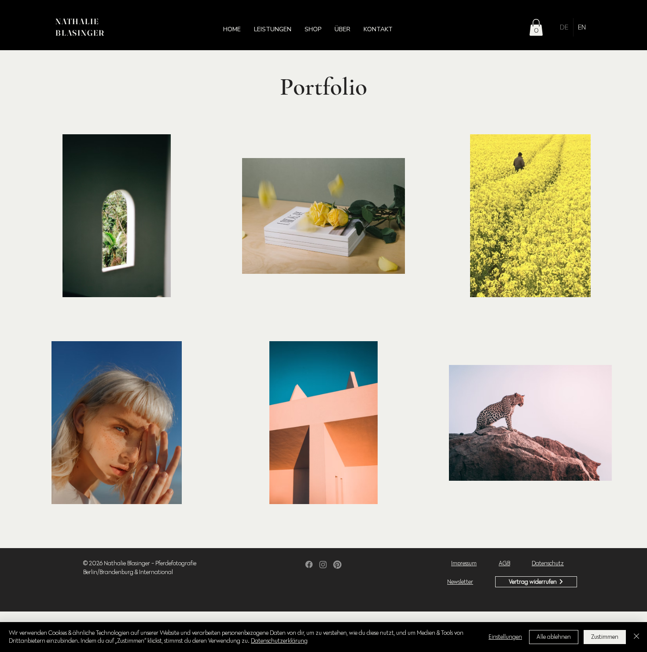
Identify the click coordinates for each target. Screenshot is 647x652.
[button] (272, 29)
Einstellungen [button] (505, 637)
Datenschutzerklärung (279, 641)
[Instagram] (323, 564)
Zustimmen (604, 637)
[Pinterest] (337, 564)
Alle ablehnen (554, 637)
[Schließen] (636, 637)
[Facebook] (309, 564)
